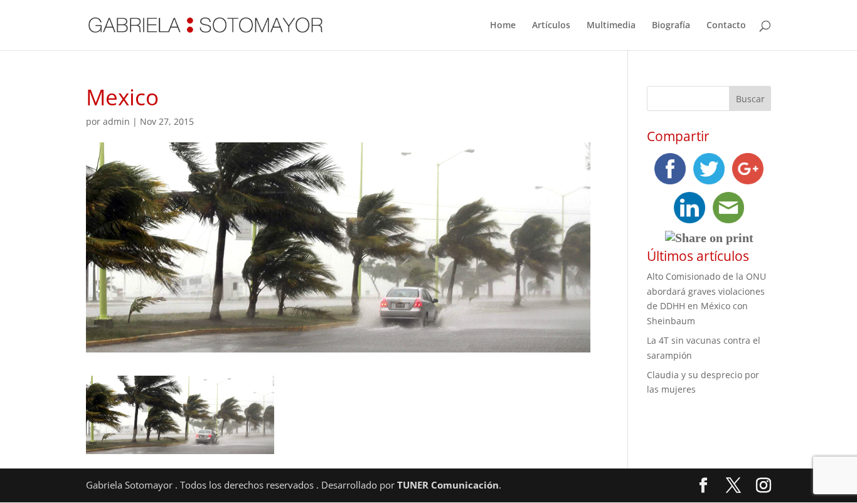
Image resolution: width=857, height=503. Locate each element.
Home (503, 26)
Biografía (671, 26)
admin (116, 121)
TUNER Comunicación (448, 485)
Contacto (726, 26)
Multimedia (611, 26)
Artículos (551, 26)
